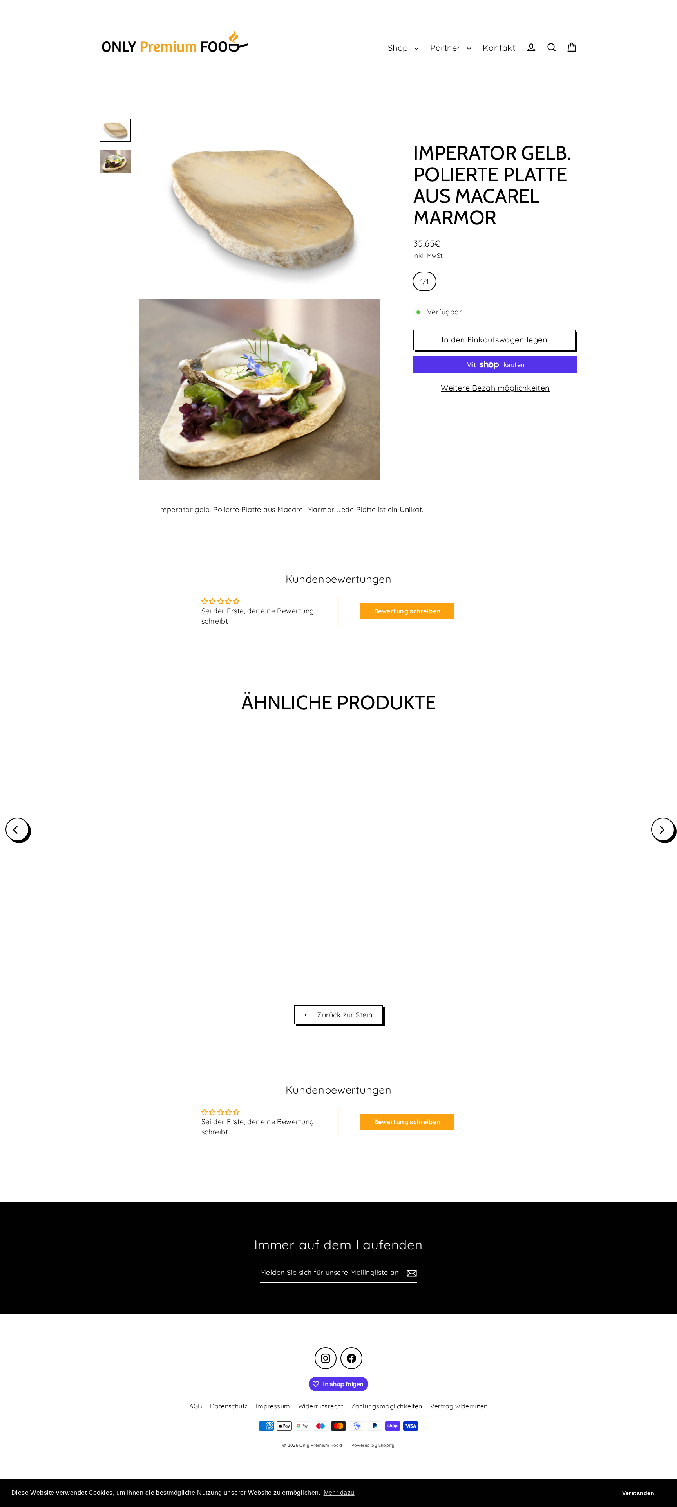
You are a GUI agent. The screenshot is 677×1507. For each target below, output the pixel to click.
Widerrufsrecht (320, 1406)
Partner (446, 47)
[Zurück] (17, 829)
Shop (399, 47)
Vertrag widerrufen (459, 1406)
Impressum (273, 1406)
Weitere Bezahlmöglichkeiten (495, 388)
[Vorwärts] (663, 829)
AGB (195, 1406)
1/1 (424, 281)
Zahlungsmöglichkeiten (386, 1406)
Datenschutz (229, 1406)
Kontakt (499, 47)
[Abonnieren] (410, 1273)
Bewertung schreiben (407, 611)
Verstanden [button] (638, 1493)
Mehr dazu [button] (339, 1492)
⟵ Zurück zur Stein (338, 1014)
